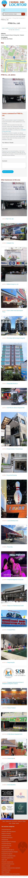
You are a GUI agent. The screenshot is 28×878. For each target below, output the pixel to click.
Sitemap (13, 823)
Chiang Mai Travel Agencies (7, 853)
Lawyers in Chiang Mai (6, 865)
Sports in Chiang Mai (5, 847)
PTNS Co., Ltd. (5, 19)
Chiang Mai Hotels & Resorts (7, 837)
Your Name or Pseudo (7, 142)
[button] (14, 57)
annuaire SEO (25, 876)
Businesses (8, 18)
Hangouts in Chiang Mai (6, 833)
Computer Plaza (11, 629)
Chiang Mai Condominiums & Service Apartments (11, 867)
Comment (4, 161)
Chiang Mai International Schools (8, 863)
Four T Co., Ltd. (10, 218)
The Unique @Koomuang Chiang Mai (16, 338)
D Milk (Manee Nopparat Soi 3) (14, 734)
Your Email (5, 148)
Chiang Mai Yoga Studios (6, 843)
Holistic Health (4, 859)
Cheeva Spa (10, 758)
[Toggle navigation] (4, 10)
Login (3, 28)
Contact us (20, 821)
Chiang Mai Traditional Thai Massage (9, 841)
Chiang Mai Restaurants (6, 829)
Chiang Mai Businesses (6, 869)
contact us (17, 29)
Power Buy (10, 546)
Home (2, 18)
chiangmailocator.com (7, 876)
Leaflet (13, 71)
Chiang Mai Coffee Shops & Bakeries (9, 831)
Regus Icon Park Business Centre (15, 605)
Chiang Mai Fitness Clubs (6, 845)
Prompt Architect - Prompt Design (15, 449)
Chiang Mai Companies (18, 18)
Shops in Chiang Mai (5, 871)
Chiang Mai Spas (5, 839)
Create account (8, 821)
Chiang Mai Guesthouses (6, 835)
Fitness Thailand (11, 707)
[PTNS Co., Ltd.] (14, 93)
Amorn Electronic (11, 784)
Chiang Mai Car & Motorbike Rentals (8, 855)
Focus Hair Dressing (12, 475)
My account (14, 821)
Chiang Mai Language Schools (7, 861)
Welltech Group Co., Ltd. (12, 284)
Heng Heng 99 (10, 662)
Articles (17, 823)
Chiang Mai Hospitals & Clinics (7, 857)
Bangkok (16, 851)
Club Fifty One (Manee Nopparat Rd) (15, 407)
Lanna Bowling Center (12, 520)
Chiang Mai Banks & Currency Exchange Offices (11, 873)
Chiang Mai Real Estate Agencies (8, 849)
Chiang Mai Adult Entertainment (8, 851)
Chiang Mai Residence (12, 383)
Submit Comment (8, 171)
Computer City (10, 243)
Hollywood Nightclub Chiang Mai (15, 579)
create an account (10, 28)
